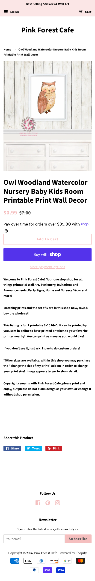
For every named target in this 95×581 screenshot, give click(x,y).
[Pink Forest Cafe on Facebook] (38, 503)
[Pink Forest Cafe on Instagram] (57, 503)
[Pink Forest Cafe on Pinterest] (47, 503)
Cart (88, 12)
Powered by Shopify (73, 553)
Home (7, 49)
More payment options (47, 266)
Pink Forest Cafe (47, 30)
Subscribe (78, 538)
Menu (14, 11)
